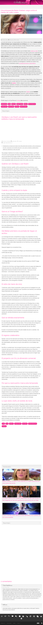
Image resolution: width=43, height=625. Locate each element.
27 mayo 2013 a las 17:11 (6, 606)
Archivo (20, 7)
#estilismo (11, 423)
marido (14, 83)
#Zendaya (4, 426)
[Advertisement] (22, 130)
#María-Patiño (11, 106)
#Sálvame (17, 106)
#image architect (18, 423)
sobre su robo (34, 51)
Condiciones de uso (3, 623)
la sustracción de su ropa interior (27, 63)
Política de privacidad (9, 623)
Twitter (19, 100)
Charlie (28, 91)
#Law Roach (24, 423)
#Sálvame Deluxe (23, 106)
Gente (3, 423)
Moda (7, 423)
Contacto (31, 7)
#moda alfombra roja (32, 423)
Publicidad (14, 623)
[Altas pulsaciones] (2, 616)
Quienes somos (38, 7)
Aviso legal (18, 623)
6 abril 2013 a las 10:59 (6, 587)
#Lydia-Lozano (4, 106)
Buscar (25, 7)
